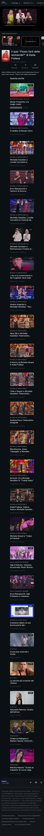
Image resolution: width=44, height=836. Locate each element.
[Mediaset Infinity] (4, 3)
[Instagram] (36, 782)
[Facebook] (31, 782)
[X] (41, 782)
